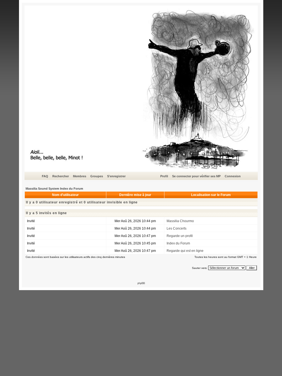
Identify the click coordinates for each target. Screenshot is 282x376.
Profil (164, 176)
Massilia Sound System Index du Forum (54, 188)
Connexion (233, 176)
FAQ (45, 176)
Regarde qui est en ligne (185, 251)
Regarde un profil (180, 236)
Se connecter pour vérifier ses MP (196, 176)
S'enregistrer (116, 176)
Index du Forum (178, 243)
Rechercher (60, 176)
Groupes (96, 176)
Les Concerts (176, 228)
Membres (79, 176)
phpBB (141, 283)
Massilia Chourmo (180, 221)
